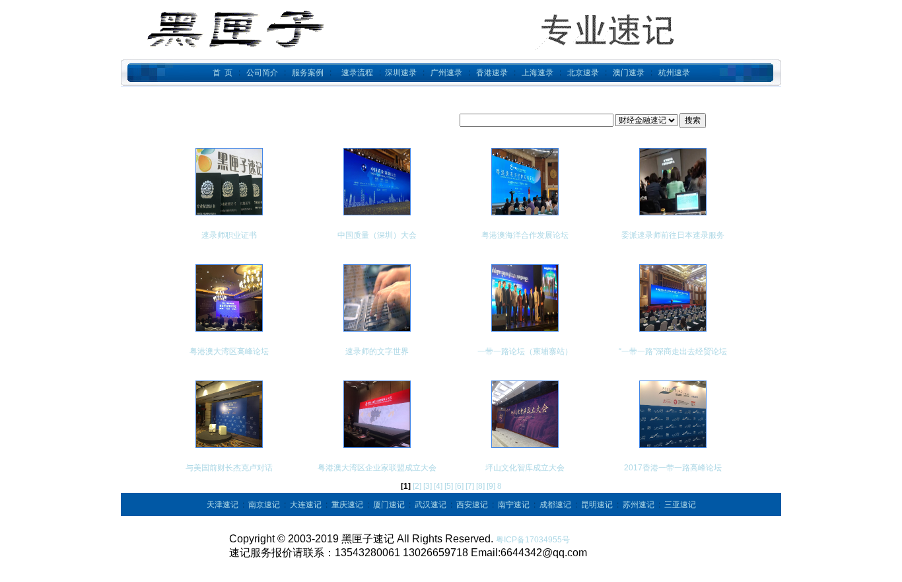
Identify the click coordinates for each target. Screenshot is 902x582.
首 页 (222, 72)
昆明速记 (597, 504)
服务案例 (308, 72)
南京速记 (264, 504)
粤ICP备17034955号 (533, 539)
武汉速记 (430, 504)
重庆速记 (347, 504)
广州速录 (446, 72)
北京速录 (583, 72)
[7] (470, 486)
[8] (480, 486)
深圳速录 (401, 72)
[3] (427, 486)
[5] (448, 486)
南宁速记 (514, 504)
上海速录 (537, 72)
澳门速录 (628, 72)
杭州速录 (674, 72)
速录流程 (357, 72)
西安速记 (472, 504)
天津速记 (222, 504)
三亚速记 (680, 504)
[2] (417, 486)
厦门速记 (389, 504)
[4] (438, 486)
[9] (491, 486)
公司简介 (262, 72)
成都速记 (555, 504)
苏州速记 (638, 504)
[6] (459, 486)
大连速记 (306, 504)
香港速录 (492, 72)
